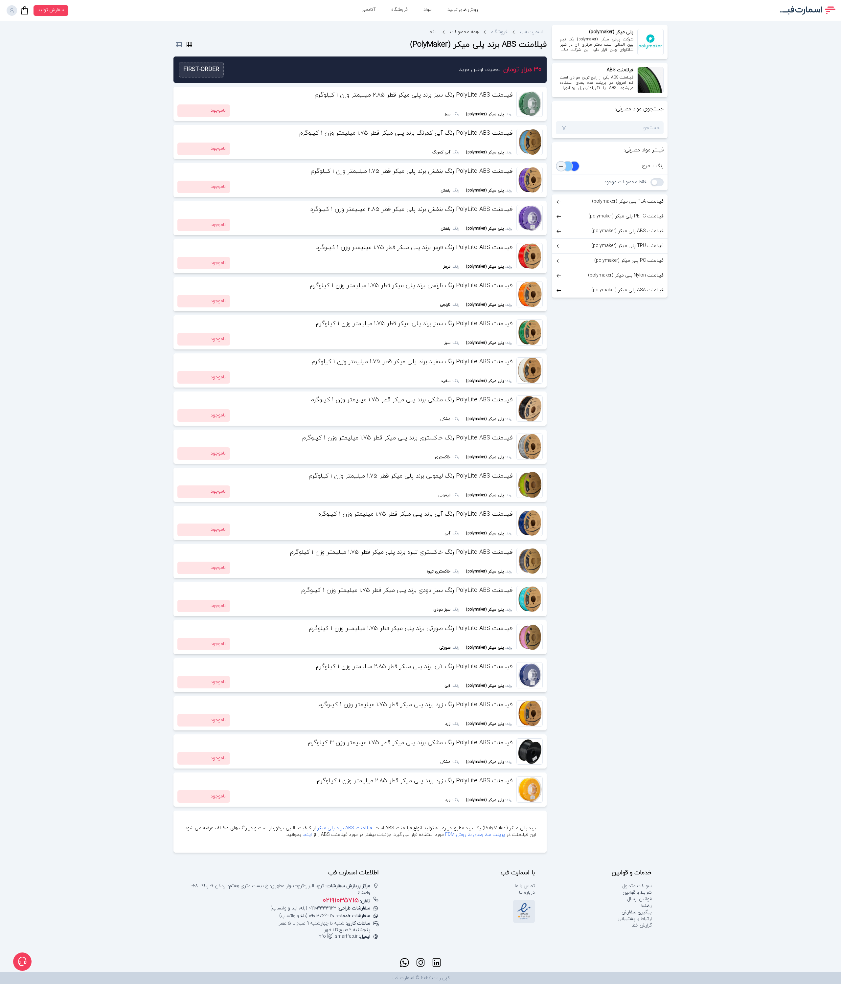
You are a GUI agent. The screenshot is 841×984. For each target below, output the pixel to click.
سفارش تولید (51, 10)
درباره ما (527, 892)
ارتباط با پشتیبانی (635, 919)
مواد (427, 10)
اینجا (307, 835)
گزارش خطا (641, 925)
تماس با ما (525, 886)
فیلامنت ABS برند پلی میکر (344, 828)
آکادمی (368, 10)
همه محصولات (464, 32)
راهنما (646, 906)
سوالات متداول (637, 886)
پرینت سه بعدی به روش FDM (474, 835)
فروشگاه (399, 10)
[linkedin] (437, 963)
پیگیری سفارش (637, 912)
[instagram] (420, 963)
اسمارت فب (531, 32)
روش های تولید (462, 10)
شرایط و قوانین (637, 892)
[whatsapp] (404, 963)
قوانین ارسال (639, 899)
